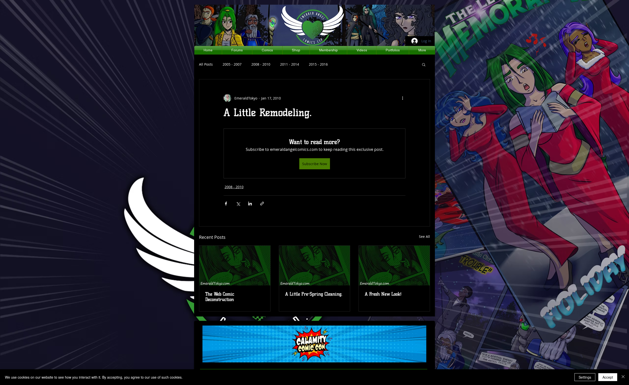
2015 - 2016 (318, 64)
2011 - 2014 (289, 64)
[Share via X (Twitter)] (238, 203)
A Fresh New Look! (383, 294)
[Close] (623, 377)
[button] (423, 64)
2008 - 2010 (260, 64)
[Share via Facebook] (226, 203)
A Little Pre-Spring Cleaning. (313, 294)
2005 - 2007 (232, 64)
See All (424, 236)
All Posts (206, 64)
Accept (607, 377)
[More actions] (402, 98)
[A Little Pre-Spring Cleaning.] (314, 265)
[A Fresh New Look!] (394, 265)
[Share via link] (262, 203)
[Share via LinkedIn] (250, 203)
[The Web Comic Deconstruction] (234, 265)
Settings (585, 377)
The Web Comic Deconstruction (219, 296)
